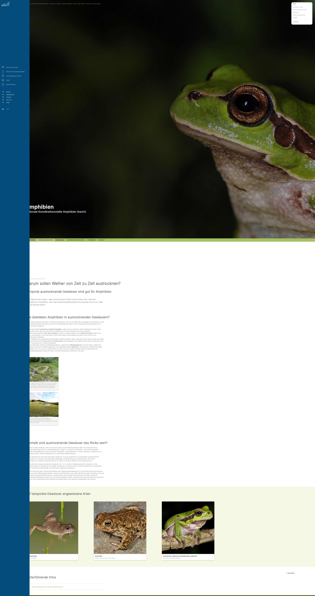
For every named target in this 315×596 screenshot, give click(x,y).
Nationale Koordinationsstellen (15, 71)
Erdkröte (64, 464)
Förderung (91, 240)
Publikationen (10, 94)
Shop (8, 102)
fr (8, 109)
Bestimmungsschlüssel (299, 9)
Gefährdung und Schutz (76, 240)
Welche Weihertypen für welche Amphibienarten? (47, 587)
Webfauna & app (298, 7)
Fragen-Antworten (45, 240)
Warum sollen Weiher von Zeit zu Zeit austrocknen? (87, 3)
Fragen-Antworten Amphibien (64, 3)
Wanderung (59, 240)
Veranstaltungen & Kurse (13, 76)
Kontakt (8, 97)
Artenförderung (10, 84)
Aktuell (8, 92)
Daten (8, 80)
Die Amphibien (31, 240)
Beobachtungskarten (299, 15)
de (3, 109)
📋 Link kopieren (290, 573)
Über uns (9, 100)
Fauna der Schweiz (12, 67)
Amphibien (52, 3)
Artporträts (296, 12)
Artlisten (295, 17)
